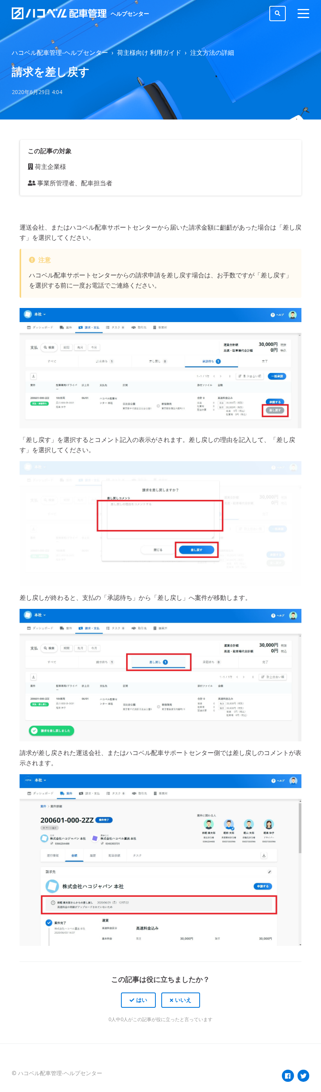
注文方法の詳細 (212, 52)
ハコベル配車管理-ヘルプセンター (60, 52)
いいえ (183, 999)
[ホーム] (59, 13)
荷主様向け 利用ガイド (149, 52)
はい (141, 999)
